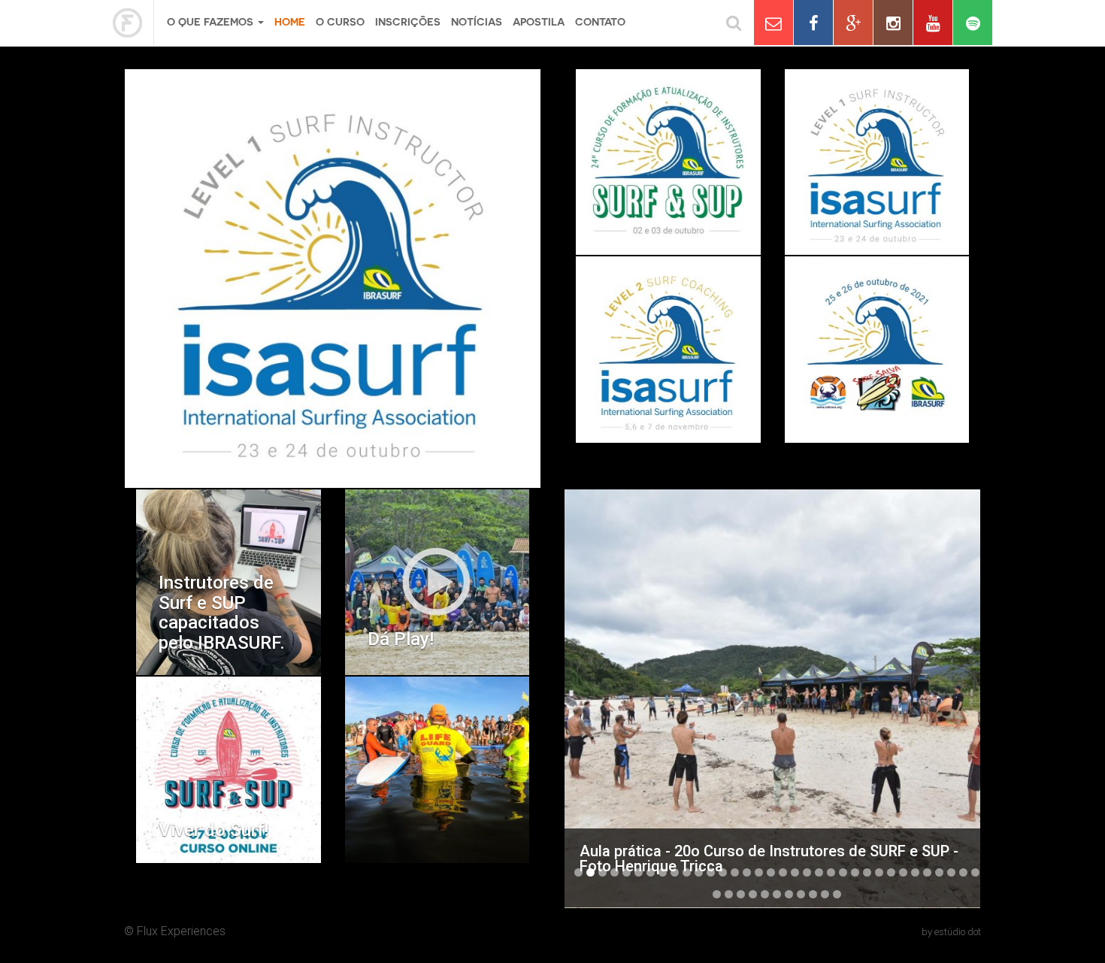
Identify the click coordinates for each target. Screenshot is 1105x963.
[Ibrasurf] (133, 22)
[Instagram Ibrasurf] (893, 22)
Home (289, 22)
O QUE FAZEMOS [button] (211, 22)
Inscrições (407, 22)
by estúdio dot (951, 931)
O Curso (340, 22)
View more (668, 162)
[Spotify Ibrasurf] (972, 22)
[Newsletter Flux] (773, 22)
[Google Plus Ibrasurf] (853, 22)
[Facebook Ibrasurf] (813, 22)
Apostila (539, 22)
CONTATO (600, 22)
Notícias (476, 22)
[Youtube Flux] (932, 22)
